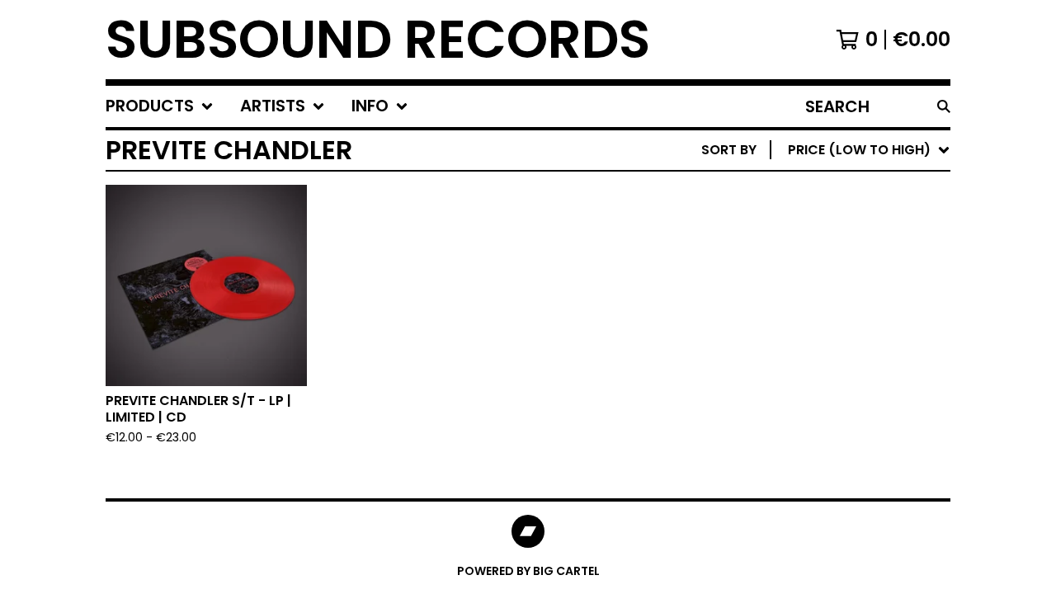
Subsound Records (378, 39)
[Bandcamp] (528, 531)
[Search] (944, 106)
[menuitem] (160, 106)
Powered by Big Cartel (528, 571)
